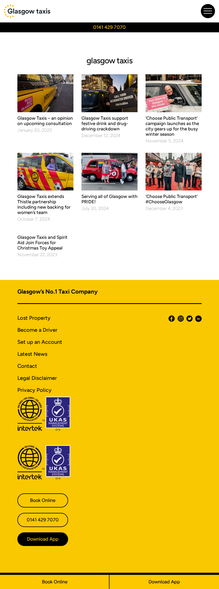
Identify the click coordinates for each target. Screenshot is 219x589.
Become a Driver (37, 330)
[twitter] (188, 318)
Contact (27, 366)
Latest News (32, 354)
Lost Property (33, 318)
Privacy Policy (34, 390)
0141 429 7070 (109, 27)
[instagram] (179, 318)
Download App (164, 582)
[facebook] (170, 318)
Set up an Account (39, 342)
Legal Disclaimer (37, 378)
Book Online (55, 582)
